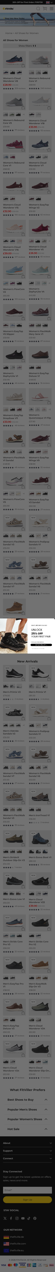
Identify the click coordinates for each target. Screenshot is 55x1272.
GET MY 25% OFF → (41, 645)
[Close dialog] (54, 618)
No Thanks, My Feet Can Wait (38, 648)
